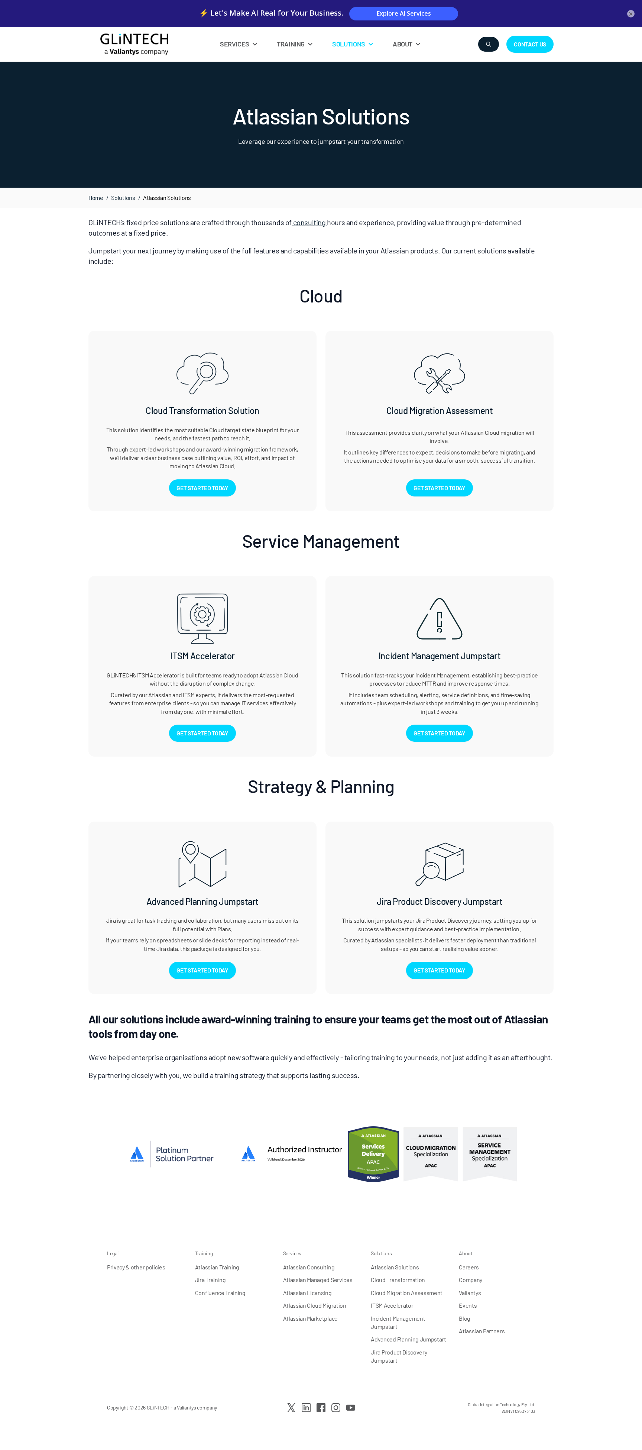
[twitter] (291, 1407)
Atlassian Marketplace (310, 1318)
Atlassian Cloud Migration (314, 1305)
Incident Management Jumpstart (398, 1322)
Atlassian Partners (482, 1330)
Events (468, 1305)
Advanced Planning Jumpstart (408, 1339)
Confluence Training (220, 1292)
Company (470, 1279)
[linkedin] (306, 1407)
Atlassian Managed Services (318, 1279)
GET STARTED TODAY (202, 487)
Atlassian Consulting (309, 1267)
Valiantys (470, 1292)
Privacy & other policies (136, 1267)
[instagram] (335, 1407)
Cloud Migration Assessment (406, 1292)
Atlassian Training (217, 1267)
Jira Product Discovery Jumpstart (399, 1356)
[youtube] (350, 1407)
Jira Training (210, 1279)
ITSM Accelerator (392, 1305)
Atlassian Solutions (395, 1267)
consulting (309, 222)
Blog (464, 1318)
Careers (469, 1267)
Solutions (123, 197)
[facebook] (321, 1407)
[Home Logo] (151, 44)
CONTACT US (530, 44)
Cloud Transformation (398, 1279)
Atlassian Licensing (307, 1292)
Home (95, 197)
